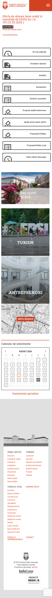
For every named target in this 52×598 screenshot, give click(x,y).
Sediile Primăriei (31, 469)
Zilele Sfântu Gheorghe (36, 157)
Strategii (29, 475)
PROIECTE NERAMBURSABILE (15, 538)
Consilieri (10, 490)
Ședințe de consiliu (14, 516)
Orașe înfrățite (12, 482)
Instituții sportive (13, 469)
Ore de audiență (39, 52)
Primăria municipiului (18, 4)
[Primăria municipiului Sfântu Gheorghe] (5, 9)
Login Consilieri (12, 526)
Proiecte (29, 472)
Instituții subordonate (33, 465)
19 (19, 375)
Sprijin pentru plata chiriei (35, 122)
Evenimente (41, 87)
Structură (29, 459)
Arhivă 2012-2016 (13, 532)
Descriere (10, 456)
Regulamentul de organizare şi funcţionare (13, 509)
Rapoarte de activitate (34, 462)
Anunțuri (42, 75)
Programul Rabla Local (36, 145)
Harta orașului (25, 319)
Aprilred (34, 567)
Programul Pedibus (38, 134)
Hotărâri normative (38, 98)
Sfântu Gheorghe (17, 6)
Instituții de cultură (14, 459)
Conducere (30, 456)
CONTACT (30, 537)
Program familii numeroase (34, 110)
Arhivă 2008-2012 (13, 529)
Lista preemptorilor (10, 35)
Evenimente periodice (25, 393)
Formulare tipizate (38, 63)
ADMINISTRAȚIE (32, 487)
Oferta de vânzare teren (12, 29)
